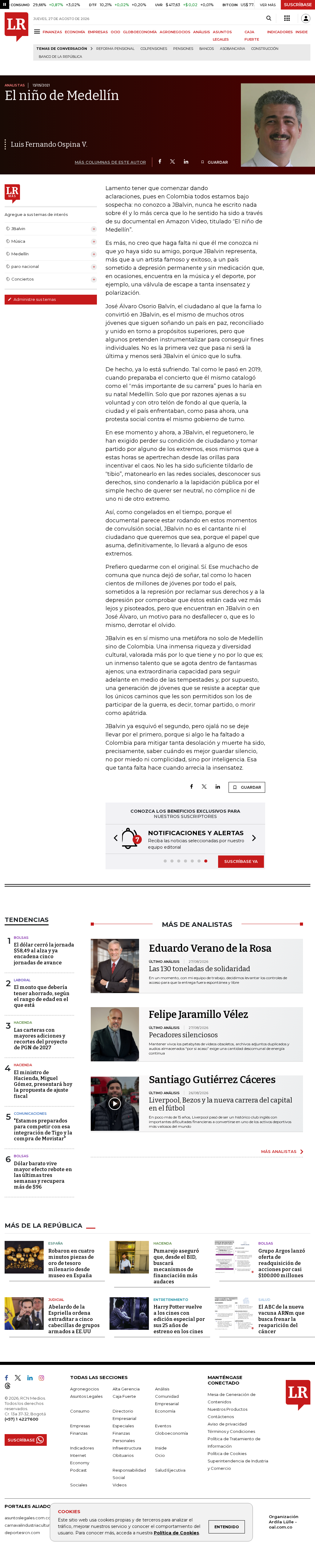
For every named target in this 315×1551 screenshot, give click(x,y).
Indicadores (82, 1447)
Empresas (80, 1425)
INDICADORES (280, 32)
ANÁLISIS (201, 32)
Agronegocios (84, 1388)
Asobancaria (232, 49)
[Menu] (38, 31)
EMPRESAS (98, 32)
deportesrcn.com (22, 1532)
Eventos (163, 1425)
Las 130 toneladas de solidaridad (199, 969)
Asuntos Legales (86, 1396)
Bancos (206, 49)
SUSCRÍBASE (298, 4)
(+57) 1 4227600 (21, 1419)
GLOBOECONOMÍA (140, 32)
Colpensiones (154, 49)
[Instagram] (44, 1379)
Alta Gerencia (126, 1388)
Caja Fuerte (124, 1396)
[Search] (269, 18)
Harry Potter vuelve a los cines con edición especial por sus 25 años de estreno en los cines (179, 1319)
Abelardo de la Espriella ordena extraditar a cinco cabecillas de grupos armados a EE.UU (74, 1319)
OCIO (115, 32)
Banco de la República (60, 57)
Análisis (162, 1388)
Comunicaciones (30, 1113)
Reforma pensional (115, 49)
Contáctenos (221, 1416)
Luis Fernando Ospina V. (49, 144)
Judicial (56, 1300)
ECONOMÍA (75, 32)
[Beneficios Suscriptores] (287, 18)
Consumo (80, 1411)
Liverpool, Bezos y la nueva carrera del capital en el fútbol (220, 1104)
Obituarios (123, 1455)
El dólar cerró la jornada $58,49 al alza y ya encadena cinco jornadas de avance (44, 954)
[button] (114, 839)
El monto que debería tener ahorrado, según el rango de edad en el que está (42, 996)
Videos (119, 1484)
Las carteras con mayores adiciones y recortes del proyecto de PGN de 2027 (40, 1039)
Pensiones (183, 49)
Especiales (123, 1425)
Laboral (22, 980)
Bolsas (21, 937)
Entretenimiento (171, 1300)
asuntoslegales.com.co (28, 1517)
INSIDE (302, 32)
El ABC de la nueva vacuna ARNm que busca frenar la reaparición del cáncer (281, 1319)
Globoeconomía (171, 1433)
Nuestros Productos (227, 1409)
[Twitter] (172, 162)
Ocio (160, 1455)
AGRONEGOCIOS (175, 32)
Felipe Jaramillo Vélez (198, 1014)
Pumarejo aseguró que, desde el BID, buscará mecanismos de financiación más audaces (176, 1266)
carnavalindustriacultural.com (34, 1525)
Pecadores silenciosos (183, 1035)
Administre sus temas (34, 299)
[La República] (16, 36)
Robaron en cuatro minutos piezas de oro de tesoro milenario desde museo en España (71, 1263)
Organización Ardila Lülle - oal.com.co (283, 1521)
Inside (161, 1447)
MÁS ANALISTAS (279, 1151)
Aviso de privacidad (227, 1423)
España (55, 1243)
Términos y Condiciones (231, 1431)
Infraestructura (127, 1447)
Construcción (264, 49)
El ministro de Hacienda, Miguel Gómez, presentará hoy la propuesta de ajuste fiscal (43, 1084)
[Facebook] (159, 162)
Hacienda (23, 1022)
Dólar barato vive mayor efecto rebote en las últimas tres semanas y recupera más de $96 (43, 1175)
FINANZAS (52, 32)
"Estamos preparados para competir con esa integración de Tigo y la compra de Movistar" (43, 1130)
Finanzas (78, 1433)
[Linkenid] (32, 1379)
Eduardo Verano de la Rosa (210, 948)
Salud (264, 1300)
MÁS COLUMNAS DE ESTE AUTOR (110, 162)
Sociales (78, 1484)
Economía (165, 1411)
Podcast (78, 1470)
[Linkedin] (186, 162)
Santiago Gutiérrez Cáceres (212, 1080)
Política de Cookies (176, 1533)
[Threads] (10, 1387)
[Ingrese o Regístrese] (305, 18)
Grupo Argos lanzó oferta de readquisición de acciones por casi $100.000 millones (281, 1263)
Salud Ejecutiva (170, 1470)
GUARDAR (217, 162)
